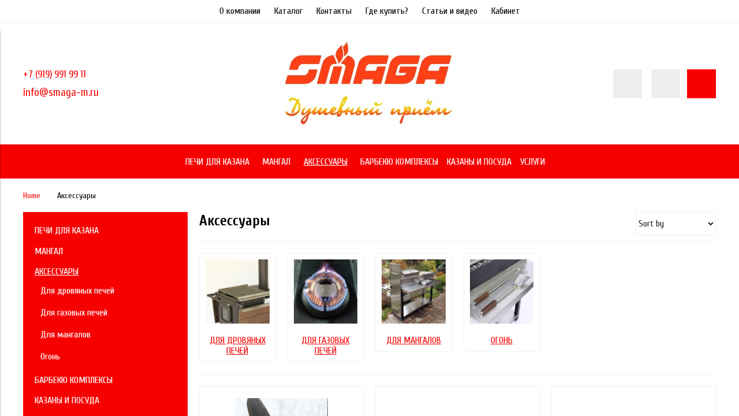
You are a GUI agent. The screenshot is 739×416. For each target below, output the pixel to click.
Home (31, 195)
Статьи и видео (449, 11)
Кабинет (505, 11)
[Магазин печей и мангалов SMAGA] (369, 127)
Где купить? (386, 11)
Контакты (334, 11)
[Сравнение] (665, 83)
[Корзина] (701, 83)
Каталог (288, 11)
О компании (239, 11)
